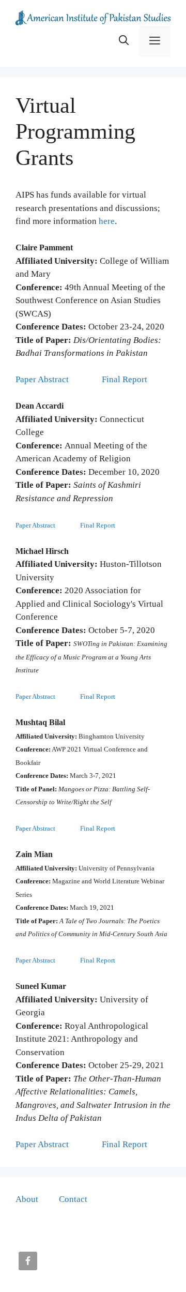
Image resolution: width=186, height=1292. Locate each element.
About (27, 1199)
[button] (124, 40)
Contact (73, 1199)
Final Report (124, 379)
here (107, 221)
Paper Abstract (43, 379)
